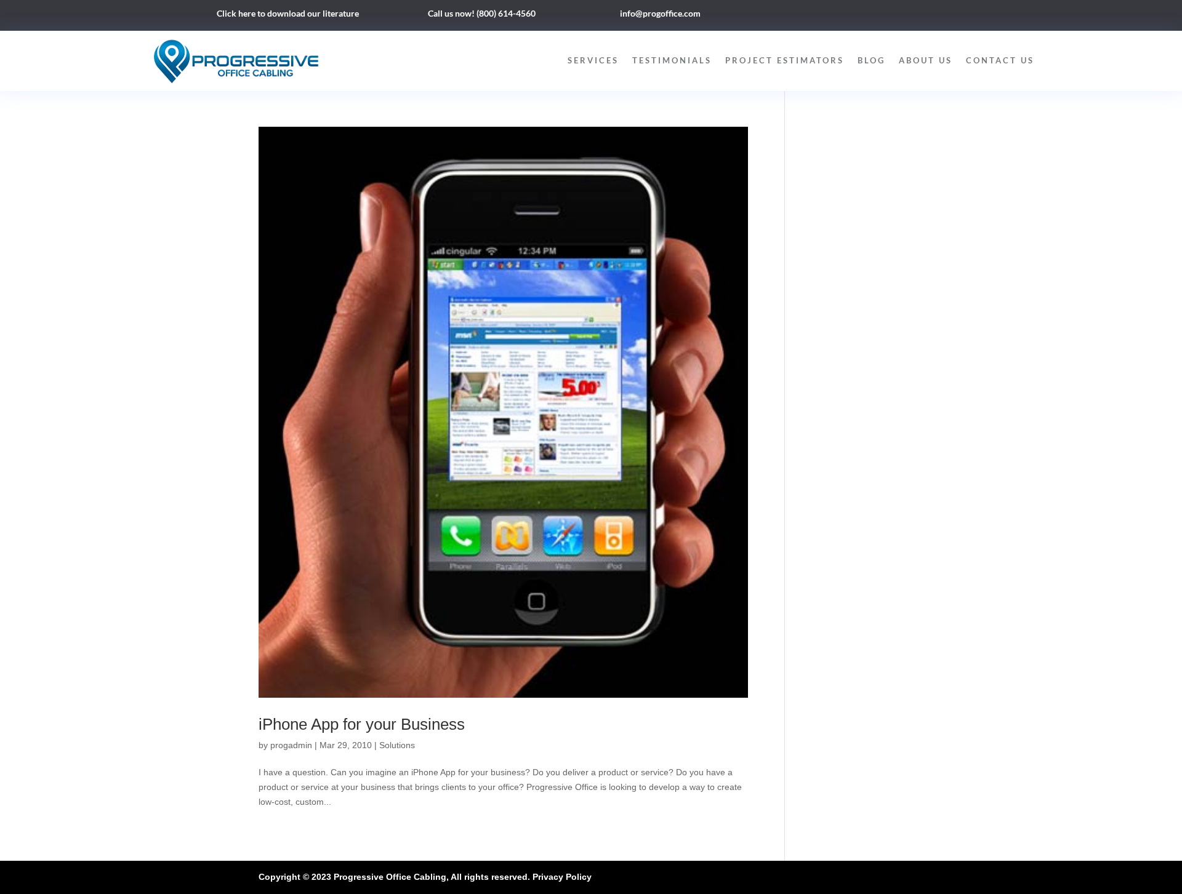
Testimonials (672, 60)
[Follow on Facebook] (854, 16)
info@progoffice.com (660, 13)
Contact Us (1000, 60)
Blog (871, 60)
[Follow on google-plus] (904, 16)
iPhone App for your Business (362, 724)
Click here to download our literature (288, 13)
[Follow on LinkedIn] (879, 16)
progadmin (291, 745)
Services (593, 60)
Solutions (397, 745)
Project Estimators (784, 60)
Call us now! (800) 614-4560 (482, 13)
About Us (925, 60)
